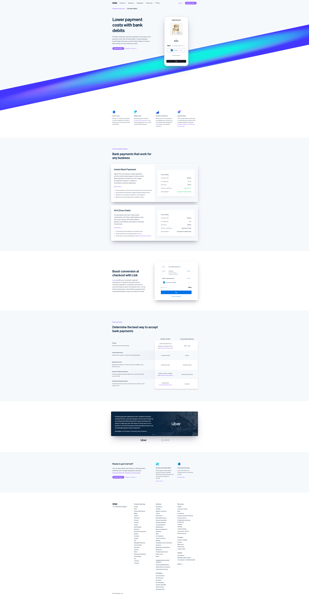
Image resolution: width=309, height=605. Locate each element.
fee (141, 233)
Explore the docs (131, 48)
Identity (136, 534)
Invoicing (181, 126)
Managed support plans (184, 557)
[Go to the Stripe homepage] (114, 504)
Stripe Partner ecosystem (163, 567)
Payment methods (118, 8)
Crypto (136, 524)
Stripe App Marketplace (162, 564)
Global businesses (161, 522)
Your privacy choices (183, 531)
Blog (179, 511)
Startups (158, 509)
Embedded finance (161, 518)
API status (159, 580)
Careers (180, 542)
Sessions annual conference (185, 515)
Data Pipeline (137, 527)
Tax (135, 558)
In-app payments (160, 524)
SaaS (157, 534)
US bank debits (132, 8)
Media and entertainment (163, 547)
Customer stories (182, 509)
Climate (136, 520)
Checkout (191, 124)
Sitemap (180, 526)
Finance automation (161, 520)
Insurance (158, 545)
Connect (136, 522)
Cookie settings (182, 529)
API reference (160, 578)
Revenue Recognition (140, 554)
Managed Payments (139, 543)
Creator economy (161, 538)
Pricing (157, 3)
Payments (137, 547)
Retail (157, 556)
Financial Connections (140, 120)
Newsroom (181, 544)
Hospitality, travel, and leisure (164, 543)
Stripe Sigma (137, 556)
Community (181, 513)
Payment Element (183, 124)
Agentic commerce (161, 511)
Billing (135, 513)
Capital (136, 515)
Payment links (138, 545)
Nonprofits (159, 549)
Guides (179, 506)
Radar (135, 552)
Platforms (158, 531)
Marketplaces (159, 527)
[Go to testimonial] (153, 434)
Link (157, 124)
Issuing (136, 538)
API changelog (160, 582)
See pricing (181, 477)
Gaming (158, 540)
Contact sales (190, 3)
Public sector (159, 554)
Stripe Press (181, 546)
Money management (161, 529)
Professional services (162, 552)
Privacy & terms (182, 518)
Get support (181, 555)
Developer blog (160, 589)
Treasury (136, 563)
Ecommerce (159, 515)
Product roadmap (182, 540)
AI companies (159, 536)
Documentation (160, 575)
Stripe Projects (160, 587)
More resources (182, 533)
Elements (136, 529)
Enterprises (159, 506)
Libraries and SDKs (161, 584)
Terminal (136, 561)
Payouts (136, 549)
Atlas (135, 509)
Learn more (117, 186)
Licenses (180, 524)
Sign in (180, 3)
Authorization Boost (139, 511)
